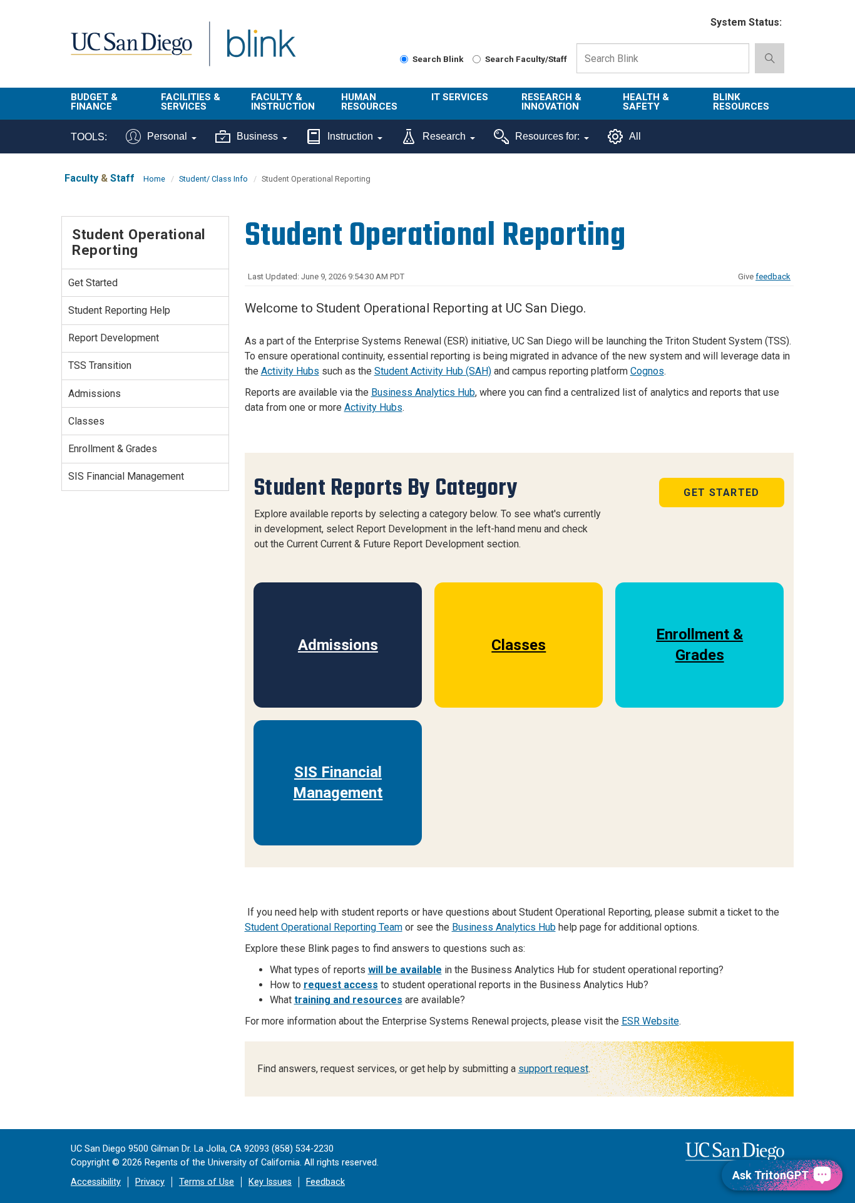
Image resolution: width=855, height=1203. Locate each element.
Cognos (647, 371)
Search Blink (438, 59)
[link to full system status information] (693, 23)
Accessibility (96, 1182)
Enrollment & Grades (699, 644)
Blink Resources (741, 101)
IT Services (459, 97)
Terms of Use (206, 1182)
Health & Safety (646, 101)
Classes (518, 645)
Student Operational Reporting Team (323, 927)
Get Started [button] (721, 492)
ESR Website (650, 1021)
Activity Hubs (290, 371)
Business (257, 136)
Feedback (325, 1182)
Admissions (338, 645)
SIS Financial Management (337, 782)
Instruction (350, 136)
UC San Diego (131, 51)
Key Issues (270, 1182)
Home (154, 178)
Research (444, 136)
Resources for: (547, 136)
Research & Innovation (551, 101)
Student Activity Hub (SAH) (432, 371)
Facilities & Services (190, 101)
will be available (405, 970)
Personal (167, 136)
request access (341, 985)
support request (553, 1069)
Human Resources (369, 101)
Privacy (150, 1182)
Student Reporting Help (119, 310)
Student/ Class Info (213, 178)
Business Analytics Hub (423, 392)
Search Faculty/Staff (526, 59)
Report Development (113, 338)
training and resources (348, 1000)
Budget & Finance (94, 101)
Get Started (93, 283)
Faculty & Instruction (283, 101)
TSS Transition (99, 365)
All (635, 136)
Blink (261, 51)
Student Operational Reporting (139, 242)
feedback (773, 276)
